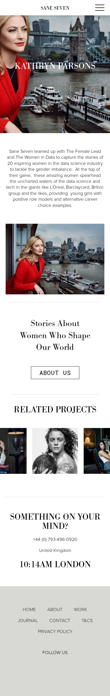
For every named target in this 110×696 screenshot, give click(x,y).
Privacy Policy (55, 631)
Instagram (69, 663)
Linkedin (40, 663)
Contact (59, 620)
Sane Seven (55, 8)
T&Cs (87, 620)
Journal (28, 620)
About (54, 609)
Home (29, 609)
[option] (55, 454)
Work (80, 609)
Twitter (55, 663)
